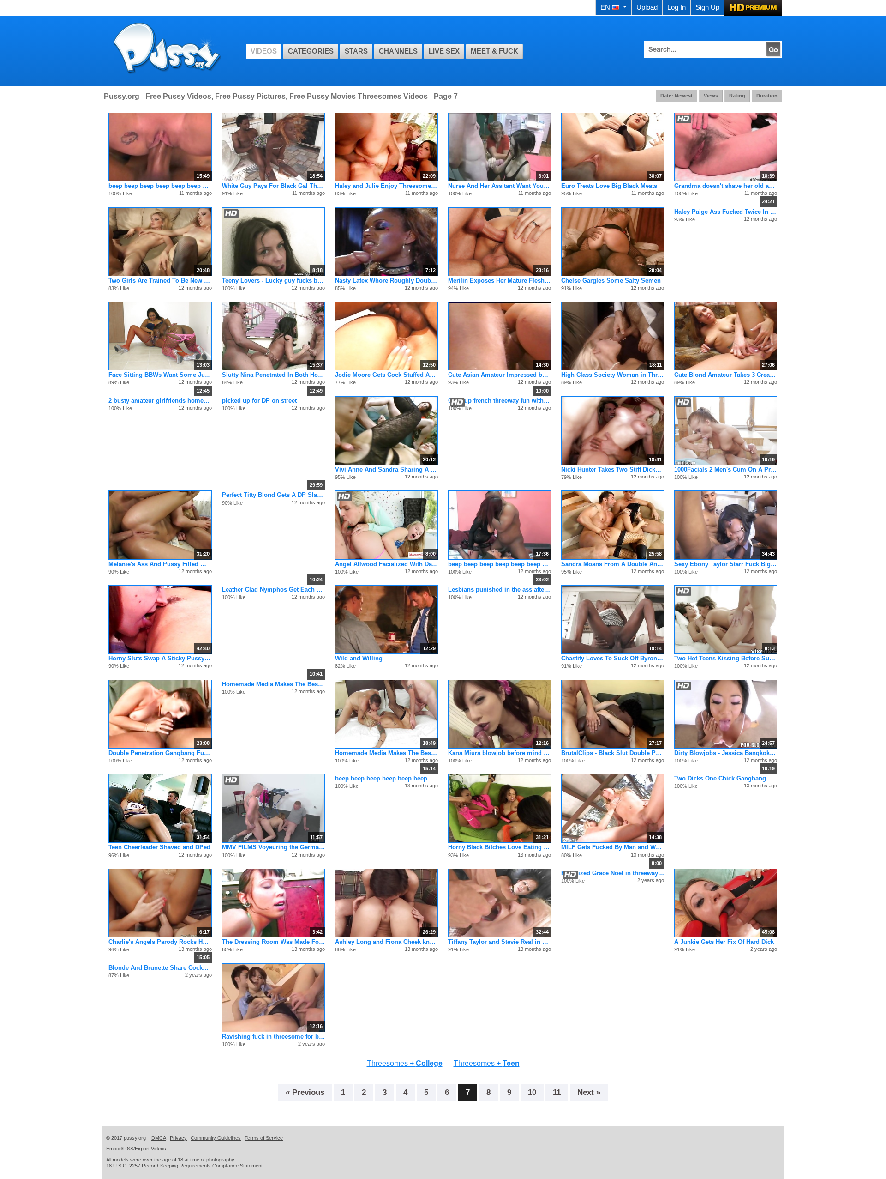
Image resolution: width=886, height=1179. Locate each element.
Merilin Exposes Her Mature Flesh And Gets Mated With (499, 280)
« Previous (305, 1092)
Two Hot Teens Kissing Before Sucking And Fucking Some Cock (725, 658)
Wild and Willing (359, 658)
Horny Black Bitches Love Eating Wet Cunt (499, 847)
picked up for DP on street (259, 400)
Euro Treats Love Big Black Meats (609, 185)
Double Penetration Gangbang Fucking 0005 (159, 753)
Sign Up (707, 7)
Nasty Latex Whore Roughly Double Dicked (386, 280)
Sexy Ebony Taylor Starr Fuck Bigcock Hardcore (725, 564)
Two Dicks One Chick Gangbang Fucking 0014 (725, 778)
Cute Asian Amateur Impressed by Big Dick (499, 374)
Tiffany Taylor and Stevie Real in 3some (499, 941)
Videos (264, 51)
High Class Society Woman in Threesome (612, 374)
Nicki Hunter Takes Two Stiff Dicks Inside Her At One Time (612, 469)
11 (557, 1092)
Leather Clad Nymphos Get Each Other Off (273, 589)
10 (532, 1092)
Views (711, 95)
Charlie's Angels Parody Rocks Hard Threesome (159, 941)
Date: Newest (676, 95)
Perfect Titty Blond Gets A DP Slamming (273, 494)
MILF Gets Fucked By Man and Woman (612, 847)
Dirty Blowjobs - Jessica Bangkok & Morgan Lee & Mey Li (725, 753)
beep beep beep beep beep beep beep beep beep (159, 185)
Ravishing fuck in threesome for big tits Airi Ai (273, 1036)
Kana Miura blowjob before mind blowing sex (499, 753)
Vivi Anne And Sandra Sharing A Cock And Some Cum (386, 469)
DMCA (158, 1138)
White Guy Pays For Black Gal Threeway (273, 185)
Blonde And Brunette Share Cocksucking (159, 967)
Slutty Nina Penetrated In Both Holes (273, 374)
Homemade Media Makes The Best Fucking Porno (273, 684)
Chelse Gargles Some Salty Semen (611, 280)
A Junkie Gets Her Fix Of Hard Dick (724, 941)
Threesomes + (405, 1063)
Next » (588, 1092)
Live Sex (444, 51)
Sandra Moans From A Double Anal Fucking (612, 564)
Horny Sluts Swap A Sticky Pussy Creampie (159, 658)
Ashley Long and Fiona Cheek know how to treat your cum (386, 941)
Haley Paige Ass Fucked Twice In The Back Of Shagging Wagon (725, 211)
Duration (767, 95)
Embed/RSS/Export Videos (136, 1148)
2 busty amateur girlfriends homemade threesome (159, 400)
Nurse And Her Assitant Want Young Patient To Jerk (499, 185)
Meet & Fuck (494, 51)
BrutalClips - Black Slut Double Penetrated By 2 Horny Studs (612, 753)
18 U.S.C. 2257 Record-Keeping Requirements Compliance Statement (184, 1165)
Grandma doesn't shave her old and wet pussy (725, 185)
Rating (737, 95)
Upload (647, 7)
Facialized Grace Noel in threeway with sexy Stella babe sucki (612, 873)
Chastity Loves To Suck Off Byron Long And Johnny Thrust (612, 658)
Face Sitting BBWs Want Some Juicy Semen (159, 374)
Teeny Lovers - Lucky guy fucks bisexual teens (273, 280)
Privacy (178, 1138)
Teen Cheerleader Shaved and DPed (159, 847)
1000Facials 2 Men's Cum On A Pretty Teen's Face (725, 469)
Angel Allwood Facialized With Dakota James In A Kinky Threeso (386, 564)
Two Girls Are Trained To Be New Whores (159, 280)
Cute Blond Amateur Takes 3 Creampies (725, 374)
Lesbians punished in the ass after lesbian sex (499, 589)
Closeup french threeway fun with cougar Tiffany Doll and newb (499, 400)
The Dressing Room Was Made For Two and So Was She (273, 941)
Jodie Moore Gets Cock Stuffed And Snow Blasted (386, 374)
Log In (676, 7)
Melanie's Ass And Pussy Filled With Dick (159, 564)
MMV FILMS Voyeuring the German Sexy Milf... (273, 847)
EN (605, 7)
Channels (398, 51)
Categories (311, 51)
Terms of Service (264, 1138)
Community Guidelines (216, 1138)
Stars (356, 51)
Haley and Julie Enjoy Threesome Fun (386, 185)
